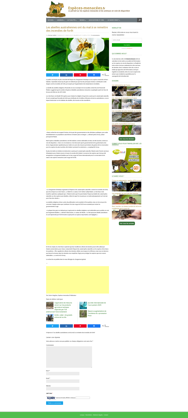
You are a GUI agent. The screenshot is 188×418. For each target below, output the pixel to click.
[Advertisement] (77, 117)
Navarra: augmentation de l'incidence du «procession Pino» (97, 313)
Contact (106, 415)
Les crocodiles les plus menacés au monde (126, 111)
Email (47, 378)
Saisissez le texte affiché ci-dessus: (65, 398)
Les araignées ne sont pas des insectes (125, 193)
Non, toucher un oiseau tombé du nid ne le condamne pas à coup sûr (126, 207)
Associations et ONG (96, 20)
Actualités (71, 20)
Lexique (82, 415)
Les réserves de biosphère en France (124, 98)
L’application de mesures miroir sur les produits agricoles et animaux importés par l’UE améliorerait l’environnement (59, 307)
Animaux (60, 20)
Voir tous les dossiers (127, 139)
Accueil (50, 20)
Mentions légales (98, 415)
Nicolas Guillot (52, 35)
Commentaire (50, 345)
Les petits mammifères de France (123, 124)
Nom (47, 370)
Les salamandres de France (121, 85)
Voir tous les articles (127, 223)
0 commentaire (95, 35)
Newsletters (88, 415)
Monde (82, 20)
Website (48, 386)
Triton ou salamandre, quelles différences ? (127, 180)
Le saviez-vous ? (113, 20)
